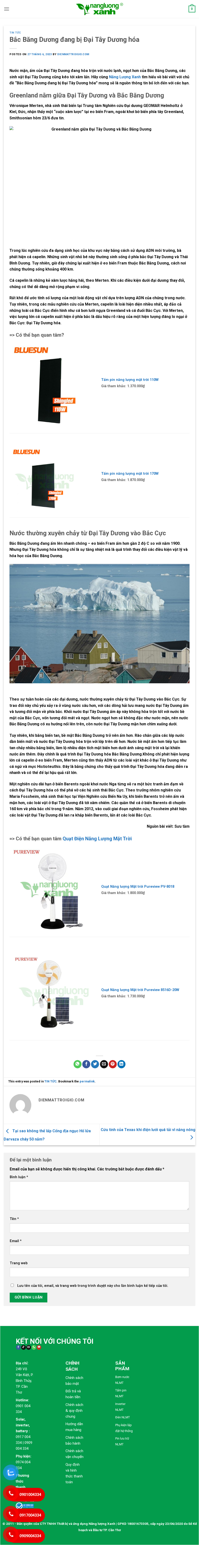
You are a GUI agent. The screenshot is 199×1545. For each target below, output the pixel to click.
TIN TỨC (15, 32)
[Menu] (6, 9)
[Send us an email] (28, 1347)
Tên (14, 1219)
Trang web (19, 1263)
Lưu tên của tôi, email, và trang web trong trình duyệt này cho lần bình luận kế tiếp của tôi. (92, 1286)
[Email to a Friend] (104, 1064)
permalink (87, 1081)
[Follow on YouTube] (39, 1347)
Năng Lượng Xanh (125, 77)
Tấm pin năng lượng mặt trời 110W (129, 380)
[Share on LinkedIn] (121, 1064)
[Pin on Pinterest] (113, 1064)
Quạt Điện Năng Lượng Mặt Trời (97, 839)
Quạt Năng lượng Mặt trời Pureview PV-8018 (137, 887)
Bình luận (19, 1177)
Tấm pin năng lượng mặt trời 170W (129, 474)
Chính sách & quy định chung (74, 1411)
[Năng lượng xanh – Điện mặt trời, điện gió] (99, 9)
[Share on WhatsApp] (78, 1064)
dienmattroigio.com (73, 54)
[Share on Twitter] (95, 1064)
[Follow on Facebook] (18, 1347)
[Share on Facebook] (86, 1064)
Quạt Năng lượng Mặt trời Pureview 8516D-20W (140, 990)
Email (16, 1241)
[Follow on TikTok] (23, 1347)
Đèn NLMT (122, 1417)
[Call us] (34, 1347)
